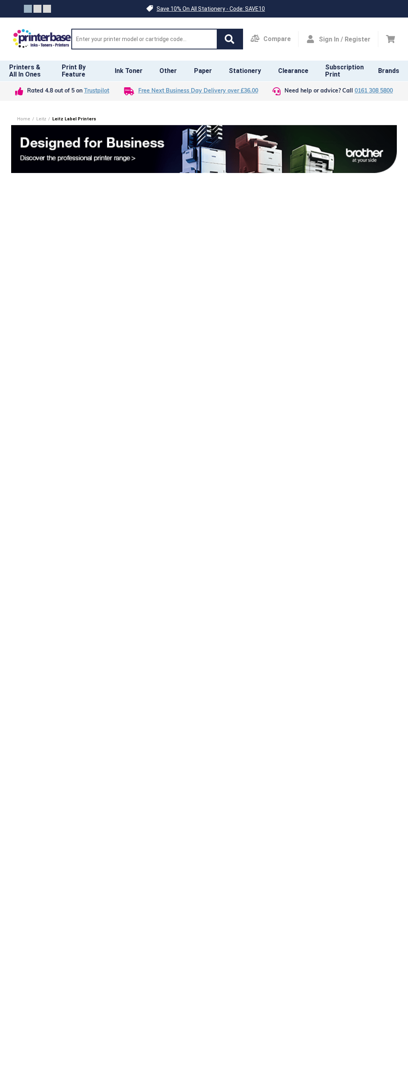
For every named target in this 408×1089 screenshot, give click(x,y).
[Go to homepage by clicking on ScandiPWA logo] (42, 39)
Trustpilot (96, 91)
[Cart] (390, 39)
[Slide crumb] (28, 9)
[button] (204, 9)
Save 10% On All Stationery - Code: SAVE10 (211, 9)
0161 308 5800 (374, 91)
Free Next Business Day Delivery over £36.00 (198, 91)
